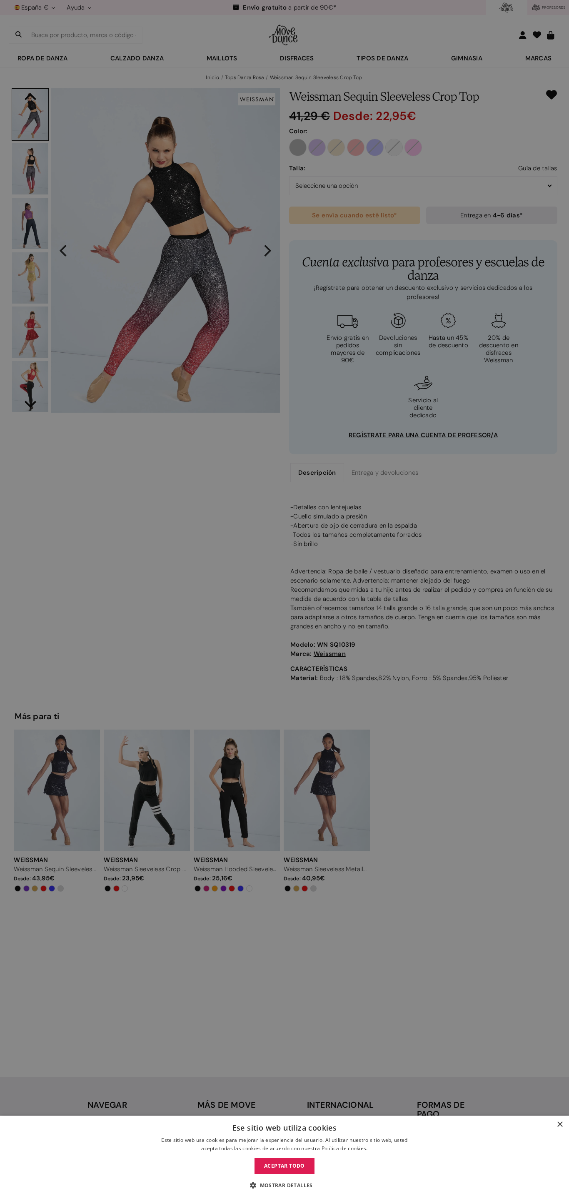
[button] (284, 1185)
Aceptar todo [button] (284, 1165)
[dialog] (284, 1158)
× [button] (560, 1124)
